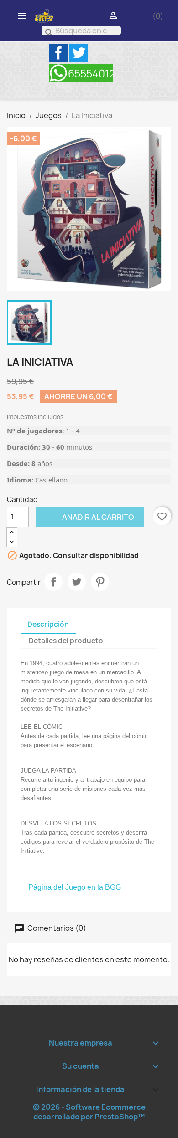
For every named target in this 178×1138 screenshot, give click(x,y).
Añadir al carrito (85, 516)
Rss (81, 73)
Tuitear (77, 582)
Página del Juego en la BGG (74, 887)
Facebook (58, 53)
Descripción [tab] (48, 624)
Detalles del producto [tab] (66, 641)
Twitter (78, 53)
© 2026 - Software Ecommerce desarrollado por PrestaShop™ (89, 1112)
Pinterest (100, 582)
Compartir (53, 582)
